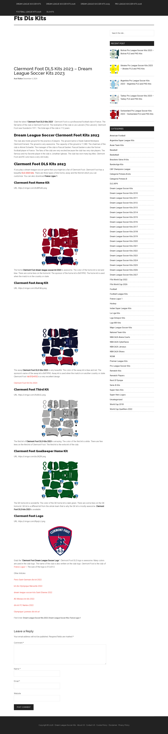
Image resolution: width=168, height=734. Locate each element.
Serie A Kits (115, 385)
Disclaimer (113, 725)
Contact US (90, 725)
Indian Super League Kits (120, 308)
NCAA (112, 356)
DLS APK (114, 183)
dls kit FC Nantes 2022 (24, 605)
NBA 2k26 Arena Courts (120, 337)
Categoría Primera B (118, 179)
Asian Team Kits (117, 145)
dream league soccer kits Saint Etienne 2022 (33, 592)
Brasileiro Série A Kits (119, 159)
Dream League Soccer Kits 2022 (124, 251)
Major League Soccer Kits (121, 327)
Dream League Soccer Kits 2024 (124, 260)
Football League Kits (119, 294)
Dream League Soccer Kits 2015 (124, 217)
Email (17, 681)
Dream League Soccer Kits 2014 (124, 212)
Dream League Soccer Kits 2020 (124, 241)
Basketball (114, 155)
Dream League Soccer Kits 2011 (124, 198)
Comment (19, 643)
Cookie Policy (101, 725)
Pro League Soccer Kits (120, 366)
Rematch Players (117, 375)
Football (113, 289)
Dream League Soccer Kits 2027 (124, 275)
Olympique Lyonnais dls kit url (27, 611)
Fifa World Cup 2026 (118, 284)
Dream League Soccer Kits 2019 (124, 236)
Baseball (113, 150)
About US (81, 725)
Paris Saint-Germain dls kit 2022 (28, 579)
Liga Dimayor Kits (117, 318)
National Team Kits (118, 332)
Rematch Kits (115, 371)
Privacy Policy (124, 725)
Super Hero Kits (116, 390)
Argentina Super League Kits (122, 140)
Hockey (113, 303)
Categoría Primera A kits (120, 174)
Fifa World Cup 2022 (118, 279)
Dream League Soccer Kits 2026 (124, 270)
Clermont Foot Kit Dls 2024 (25, 383)
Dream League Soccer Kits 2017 (124, 227)
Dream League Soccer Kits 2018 (124, 231)
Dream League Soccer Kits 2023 (35, 618)
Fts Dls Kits (30, 18)
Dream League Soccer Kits (59, 618)
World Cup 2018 (117, 404)
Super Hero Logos (118, 395)
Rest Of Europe (116, 380)
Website (17, 693)
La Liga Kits (115, 313)
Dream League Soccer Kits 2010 (124, 193)
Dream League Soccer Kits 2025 (124, 265)
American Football (117, 135)
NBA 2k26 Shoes (117, 351)
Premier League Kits (119, 361)
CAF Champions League (120, 169)
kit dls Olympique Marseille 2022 (28, 586)
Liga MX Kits (115, 323)
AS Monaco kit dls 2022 (24, 599)
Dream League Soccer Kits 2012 (124, 203)
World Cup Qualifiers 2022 (121, 409)
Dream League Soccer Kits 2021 (124, 246)
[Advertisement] (60, 48)
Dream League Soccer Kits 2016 (124, 222)
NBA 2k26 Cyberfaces (119, 342)
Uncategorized (116, 399)
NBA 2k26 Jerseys (118, 347)
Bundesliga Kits (116, 164)
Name (17, 669)
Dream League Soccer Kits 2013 (124, 207)
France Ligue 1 (20, 567)
